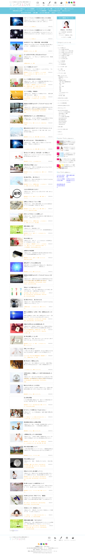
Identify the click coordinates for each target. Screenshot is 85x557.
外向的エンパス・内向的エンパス (32, 508)
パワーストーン (62, 94)
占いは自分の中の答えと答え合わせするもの (35, 54)
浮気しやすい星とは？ (29, 348)
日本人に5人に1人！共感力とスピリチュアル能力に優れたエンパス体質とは (69, 161)
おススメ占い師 (26, 355)
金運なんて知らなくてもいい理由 (32, 201)
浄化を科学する (62, 124)
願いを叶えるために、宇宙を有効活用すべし (35, 140)
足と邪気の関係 (28, 397)
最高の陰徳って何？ (29, 226)
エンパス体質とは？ (21, 8)
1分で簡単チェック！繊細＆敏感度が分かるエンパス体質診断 (69, 166)
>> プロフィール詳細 (66, 37)
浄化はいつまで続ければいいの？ (32, 287)
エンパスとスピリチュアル (30, 10)
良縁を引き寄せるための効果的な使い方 (34, 324)
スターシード (12, 8)
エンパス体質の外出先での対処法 (32, 79)
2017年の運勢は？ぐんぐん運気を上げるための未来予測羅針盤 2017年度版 (69, 143)
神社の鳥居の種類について (30, 446)
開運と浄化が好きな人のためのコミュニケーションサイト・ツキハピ (42, 551)
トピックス (59, 12)
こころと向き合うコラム (28, 87)
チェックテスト (62, 62)
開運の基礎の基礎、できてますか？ (33, 520)
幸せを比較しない (28, 238)
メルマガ (37, 5)
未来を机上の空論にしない (30, 165)
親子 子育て (35, 441)
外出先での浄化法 (27, 504)
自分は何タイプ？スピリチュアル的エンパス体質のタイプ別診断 (69, 149)
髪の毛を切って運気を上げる (31, 361)
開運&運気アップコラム (28, 51)
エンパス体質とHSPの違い (64, 49)
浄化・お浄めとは (35, 378)
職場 (40, 443)
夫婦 (39, 441)
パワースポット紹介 (58, 8)
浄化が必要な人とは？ (29, 459)
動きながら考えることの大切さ (32, 385)
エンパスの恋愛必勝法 (42, 10)
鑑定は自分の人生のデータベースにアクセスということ (38, 128)
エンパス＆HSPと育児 (63, 58)
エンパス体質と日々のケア (30, 67)
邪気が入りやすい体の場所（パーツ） (33, 471)
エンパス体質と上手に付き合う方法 (39, 86)
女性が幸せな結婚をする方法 (54, 10)
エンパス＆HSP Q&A (41, 8)
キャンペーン (55, 5)
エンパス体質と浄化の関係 (35, 516)
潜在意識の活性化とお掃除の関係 (32, 422)
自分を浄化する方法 (36, 109)
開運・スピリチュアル (69, 8)
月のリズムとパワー (66, 10)
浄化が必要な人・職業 (38, 280)
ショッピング (61, 5)
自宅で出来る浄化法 (35, 110)
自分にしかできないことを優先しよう (33, 214)
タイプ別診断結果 (62, 64)
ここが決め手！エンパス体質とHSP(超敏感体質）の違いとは (69, 155)
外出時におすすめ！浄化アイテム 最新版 (34, 495)
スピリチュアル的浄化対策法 (29, 280)
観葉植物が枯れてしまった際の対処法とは (34, 116)
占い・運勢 (50, 8)
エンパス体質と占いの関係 (64, 55)
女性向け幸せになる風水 (18, 10)
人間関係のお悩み (27, 63)
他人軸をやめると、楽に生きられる (33, 299)
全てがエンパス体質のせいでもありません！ (35, 410)
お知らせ (53, 12)
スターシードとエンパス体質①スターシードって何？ (37, 30)
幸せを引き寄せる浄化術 (26, 12)
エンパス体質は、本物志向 (30, 91)
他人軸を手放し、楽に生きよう (32, 177)
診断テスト (49, 5)
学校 (42, 443)
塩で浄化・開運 (43, 109)
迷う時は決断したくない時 (30, 336)
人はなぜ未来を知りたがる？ (31, 189)
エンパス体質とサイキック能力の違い (66, 50)
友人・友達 (37, 443)
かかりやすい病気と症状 (44, 12)
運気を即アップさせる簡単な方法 (32, 263)
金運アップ (35, 196)
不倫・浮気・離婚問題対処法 (29, 329)
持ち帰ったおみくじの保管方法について (34, 483)
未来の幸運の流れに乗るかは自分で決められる (61, 186)
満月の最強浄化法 (32, 282)
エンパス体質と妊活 (63, 57)
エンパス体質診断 (30, 8)
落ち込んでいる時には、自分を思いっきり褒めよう (37, 152)
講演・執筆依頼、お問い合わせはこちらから (42, 549)
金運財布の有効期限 (29, 250)
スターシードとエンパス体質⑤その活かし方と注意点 (37, 18)
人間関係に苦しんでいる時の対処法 (33, 434)
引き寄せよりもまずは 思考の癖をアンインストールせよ (70, 180)
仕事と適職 (35, 12)
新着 (43, 5)
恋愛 (29, 332)
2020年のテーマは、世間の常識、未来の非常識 (36, 42)
